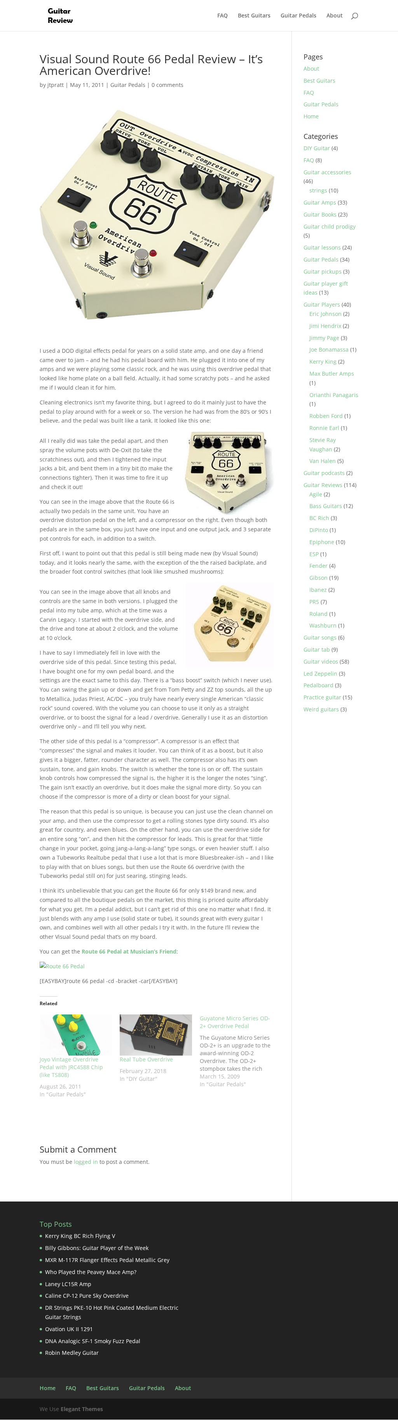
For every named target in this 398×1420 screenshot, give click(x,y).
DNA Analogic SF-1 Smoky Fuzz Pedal (92, 1341)
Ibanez (318, 589)
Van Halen (322, 461)
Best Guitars (254, 16)
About (334, 16)
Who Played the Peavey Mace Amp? (90, 1272)
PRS (314, 601)
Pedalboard (318, 685)
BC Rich (319, 518)
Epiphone (321, 542)
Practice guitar (322, 697)
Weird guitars (321, 709)
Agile (315, 494)
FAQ (222, 16)
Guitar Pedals (298, 16)
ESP (314, 554)
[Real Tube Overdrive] (156, 1035)
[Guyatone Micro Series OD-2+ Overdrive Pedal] (240, 1051)
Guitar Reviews (323, 485)
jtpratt (55, 84)
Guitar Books (320, 214)
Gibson (318, 577)
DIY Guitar (317, 148)
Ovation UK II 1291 (69, 1329)
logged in (86, 1161)
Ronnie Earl (324, 428)
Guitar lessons (322, 247)
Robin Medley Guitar (72, 1352)
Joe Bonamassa (329, 349)
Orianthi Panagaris (333, 395)
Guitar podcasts (324, 473)
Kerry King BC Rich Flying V (80, 1236)
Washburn (323, 625)
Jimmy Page (324, 338)
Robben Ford (326, 416)
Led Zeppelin (320, 673)
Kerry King (323, 361)
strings (318, 190)
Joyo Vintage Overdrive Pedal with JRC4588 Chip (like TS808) (71, 1067)
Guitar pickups (323, 271)
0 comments (167, 84)
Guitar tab (317, 649)
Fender (318, 565)
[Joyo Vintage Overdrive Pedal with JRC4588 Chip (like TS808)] (76, 1035)
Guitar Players (322, 304)
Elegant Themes (82, 1409)
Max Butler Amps (331, 373)
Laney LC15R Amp (68, 1284)
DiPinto (318, 530)
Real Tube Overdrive (146, 1059)
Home (311, 116)
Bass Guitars (325, 506)
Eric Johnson (325, 313)
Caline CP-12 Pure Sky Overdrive (87, 1295)
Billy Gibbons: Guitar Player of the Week (96, 1248)
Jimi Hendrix (325, 325)
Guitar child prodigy (330, 226)
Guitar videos (321, 661)
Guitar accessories (327, 172)
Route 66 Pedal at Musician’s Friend (129, 951)
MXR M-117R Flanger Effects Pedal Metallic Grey (107, 1260)
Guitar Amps (320, 202)
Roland (318, 613)
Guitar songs (320, 637)
